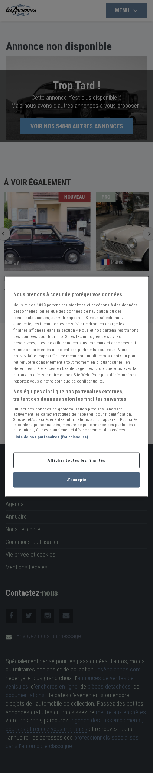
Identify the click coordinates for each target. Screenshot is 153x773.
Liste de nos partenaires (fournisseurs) (50, 436)
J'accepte (76, 479)
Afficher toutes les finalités (76, 460)
